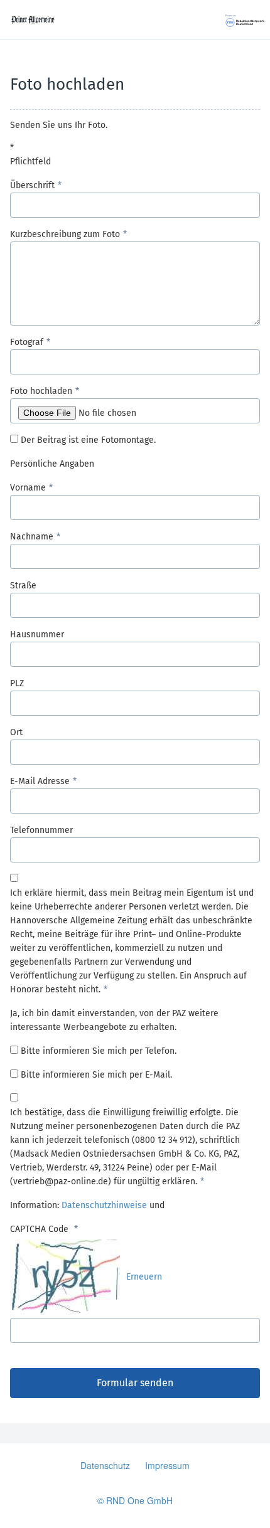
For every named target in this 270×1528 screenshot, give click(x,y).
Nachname (31, 536)
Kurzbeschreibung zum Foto (65, 234)
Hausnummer (37, 634)
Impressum (167, 1465)
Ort (16, 732)
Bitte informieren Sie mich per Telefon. (98, 1051)
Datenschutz (105, 1465)
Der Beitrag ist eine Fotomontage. (88, 440)
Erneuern (144, 1276)
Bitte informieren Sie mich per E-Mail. (96, 1074)
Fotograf (26, 342)
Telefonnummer (41, 830)
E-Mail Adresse (40, 781)
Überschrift (32, 185)
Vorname (28, 487)
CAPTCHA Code (40, 1229)
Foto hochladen (41, 391)
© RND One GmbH (135, 1500)
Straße (23, 585)
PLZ (17, 683)
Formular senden (135, 1383)
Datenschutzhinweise (104, 1205)
